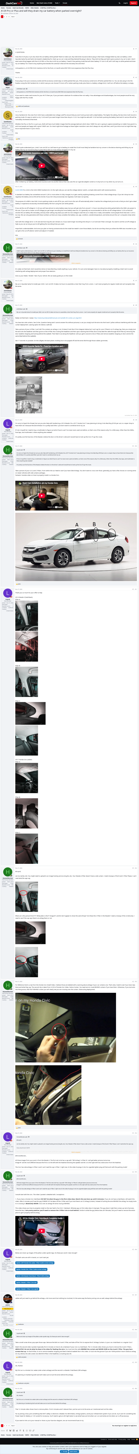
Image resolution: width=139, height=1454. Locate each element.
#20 (136, 1388)
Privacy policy (122, 1439)
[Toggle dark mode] (120, 3)
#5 (136, 186)
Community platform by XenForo (65, 1443)
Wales (11, 97)
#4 (136, 144)
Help (128, 1439)
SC (12, 131)
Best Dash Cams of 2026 (44, 3)
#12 (136, 868)
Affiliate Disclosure (84, 1443)
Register (133, 3)
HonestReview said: (22, 1137)
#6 (136, 244)
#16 (136, 1249)
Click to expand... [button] (76, 263)
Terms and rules (112, 1439)
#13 (136, 981)
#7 (136, 280)
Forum (65, 3)
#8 (136, 305)
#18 (136, 1329)
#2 (136, 77)
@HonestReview (20, 1156)
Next (12, 16)
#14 (136, 1133)
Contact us (104, 1439)
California (10, 438)
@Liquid (18, 871)
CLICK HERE (19, 190)
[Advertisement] (69, 33)
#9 (136, 420)
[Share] (133, 49)
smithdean (5, 13)
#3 (136, 111)
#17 (136, 1295)
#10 (136, 446)
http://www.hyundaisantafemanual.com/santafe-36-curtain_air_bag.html (58, 318)
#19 (136, 1362)
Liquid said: (20, 450)
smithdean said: (21, 89)
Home (32, 3)
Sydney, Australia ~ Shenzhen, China (8, 1319)
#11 (136, 589)
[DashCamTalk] (14, 3)
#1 (136, 49)
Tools (56, 3)
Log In (125, 3)
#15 (136, 1172)
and (24, 106)
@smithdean (38, 425)
